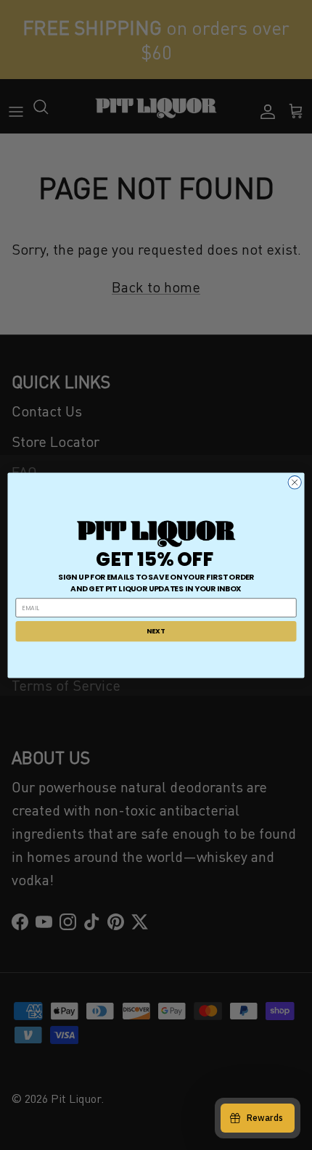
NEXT (156, 631)
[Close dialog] (294, 481)
